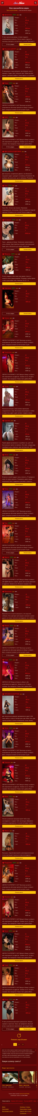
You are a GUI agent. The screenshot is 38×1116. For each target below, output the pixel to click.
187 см (27, 88)
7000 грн (27, 96)
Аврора (7, 762)
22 (25, 120)
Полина (7, 897)
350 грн (27, 434)
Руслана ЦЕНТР (10, 49)
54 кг (27, 599)
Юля (6, 796)
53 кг (26, 667)
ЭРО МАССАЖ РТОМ (12, 694)
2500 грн (28, 707)
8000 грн (27, 130)
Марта (7, 557)
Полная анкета (27, 44)
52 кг (26, 428)
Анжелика (8, 352)
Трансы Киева (23, 1109)
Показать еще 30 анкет (19, 1039)
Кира (6, 83)
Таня (6, 660)
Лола (6, 455)
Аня (6, 185)
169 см (27, 392)
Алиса (7, 318)
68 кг (26, 462)
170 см (27, 259)
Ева (6, 523)
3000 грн (27, 165)
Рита (6, 999)
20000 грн (27, 233)
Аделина (8, 288)
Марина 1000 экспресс (17, 1101)
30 (25, 457)
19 (25, 51)
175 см (27, 191)
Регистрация (5, 1109)
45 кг (26, 394)
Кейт (6, 117)
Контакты (29, 1113)
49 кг (27, 702)
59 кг (26, 227)
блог (26, 1111)
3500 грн (27, 468)
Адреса (28, 1107)
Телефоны (22, 1107)
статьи (29, 1111)
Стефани (8, 220)
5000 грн (27, 62)
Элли (6, 386)
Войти (3, 1107)
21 (25, 17)
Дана (35, 1101)
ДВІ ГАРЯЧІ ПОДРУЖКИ (13, 151)
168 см (27, 54)
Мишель (7, 254)
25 (25, 662)
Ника (6, 489)
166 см (27, 20)
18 (25, 86)
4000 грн (27, 28)
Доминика (8, 15)
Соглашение (23, 1113)
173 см (27, 936)
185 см (27, 293)
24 (26, 1002)
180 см (27, 225)
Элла (6, 728)
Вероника (8, 591)
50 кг (26, 57)
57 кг (26, 736)
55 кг (27, 804)
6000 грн (27, 331)
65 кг (26, 193)
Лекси (7, 625)
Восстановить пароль (7, 1111)
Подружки (8, 862)
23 (25, 222)
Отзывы (29, 1109)
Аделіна (7, 420)
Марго (7, 830)
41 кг (26, 22)
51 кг (26, 939)
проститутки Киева (24, 1093)
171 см (27, 122)
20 (25, 765)
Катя (6, 931)
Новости (22, 1111)
